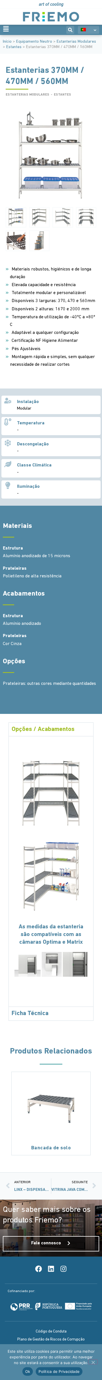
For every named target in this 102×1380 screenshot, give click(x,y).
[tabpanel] (51, 871)
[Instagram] (63, 1268)
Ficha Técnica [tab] (30, 1013)
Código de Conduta (51, 1331)
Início (7, 42)
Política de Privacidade (59, 1371)
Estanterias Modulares (76, 42)
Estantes (14, 47)
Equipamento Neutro (34, 42)
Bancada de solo (51, 1148)
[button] (70, 30)
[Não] (93, 1361)
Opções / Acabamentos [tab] (43, 729)
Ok (27, 1371)
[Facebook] (38, 1268)
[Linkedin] (51, 1268)
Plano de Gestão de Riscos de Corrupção (51, 1339)
